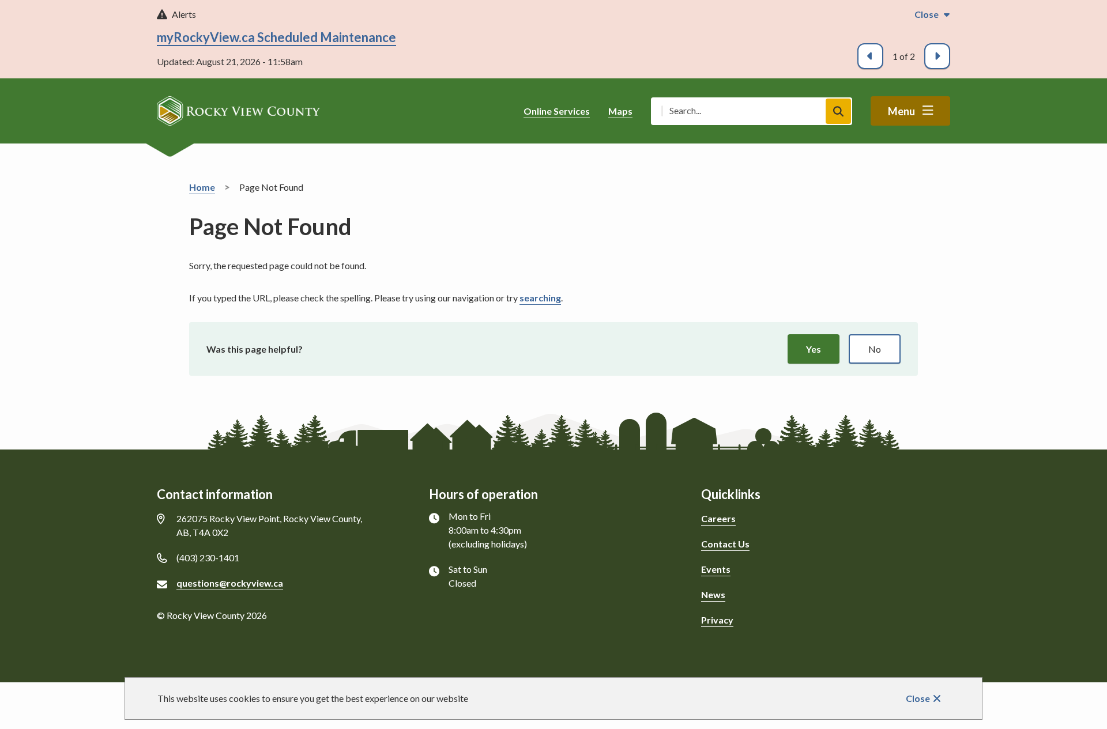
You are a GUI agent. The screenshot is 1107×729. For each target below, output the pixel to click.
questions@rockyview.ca (229, 582)
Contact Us (725, 543)
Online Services (557, 110)
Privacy (717, 619)
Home (202, 187)
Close (918, 698)
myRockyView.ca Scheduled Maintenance (276, 37)
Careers (718, 518)
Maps (620, 110)
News (713, 594)
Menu (901, 111)
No (874, 348)
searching (540, 297)
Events (716, 569)
